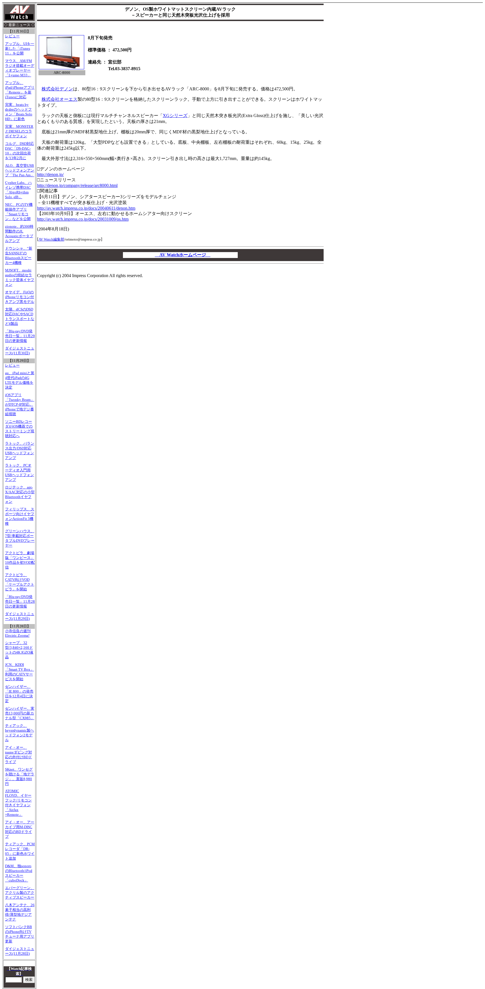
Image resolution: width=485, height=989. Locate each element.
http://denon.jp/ (50, 174)
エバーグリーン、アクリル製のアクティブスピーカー (19, 892)
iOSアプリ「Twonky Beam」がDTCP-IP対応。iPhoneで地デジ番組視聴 (19, 404)
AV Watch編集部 (51, 239)
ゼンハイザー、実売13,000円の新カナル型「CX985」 (19, 713)
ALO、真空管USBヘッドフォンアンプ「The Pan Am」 (19, 170)
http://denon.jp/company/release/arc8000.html (77, 185)
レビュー (12, 36)
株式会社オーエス (59, 99)
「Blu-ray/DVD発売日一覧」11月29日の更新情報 (20, 336)
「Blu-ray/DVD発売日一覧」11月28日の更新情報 (20, 601)
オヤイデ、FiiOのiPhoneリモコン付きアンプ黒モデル (19, 297)
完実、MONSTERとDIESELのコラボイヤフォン (19, 131)
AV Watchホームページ (183, 254)
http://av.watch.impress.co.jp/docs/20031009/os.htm (83, 219)
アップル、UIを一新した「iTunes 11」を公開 (19, 48)
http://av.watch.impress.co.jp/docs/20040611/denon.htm (86, 208)
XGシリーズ (175, 115)
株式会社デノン (57, 88)
